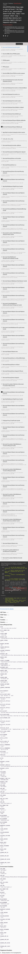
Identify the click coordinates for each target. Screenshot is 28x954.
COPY (4, 39)
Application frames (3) (10, 44)
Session (2, 622)
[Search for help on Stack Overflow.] (7, 36)
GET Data (3, 612)
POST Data (3, 615)
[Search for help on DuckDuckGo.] (5, 36)
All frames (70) (19, 44)
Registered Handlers (6, 950)
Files (1, 617)
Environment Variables (6, 866)
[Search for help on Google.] (3, 36)
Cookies (2, 620)
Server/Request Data (6, 624)
